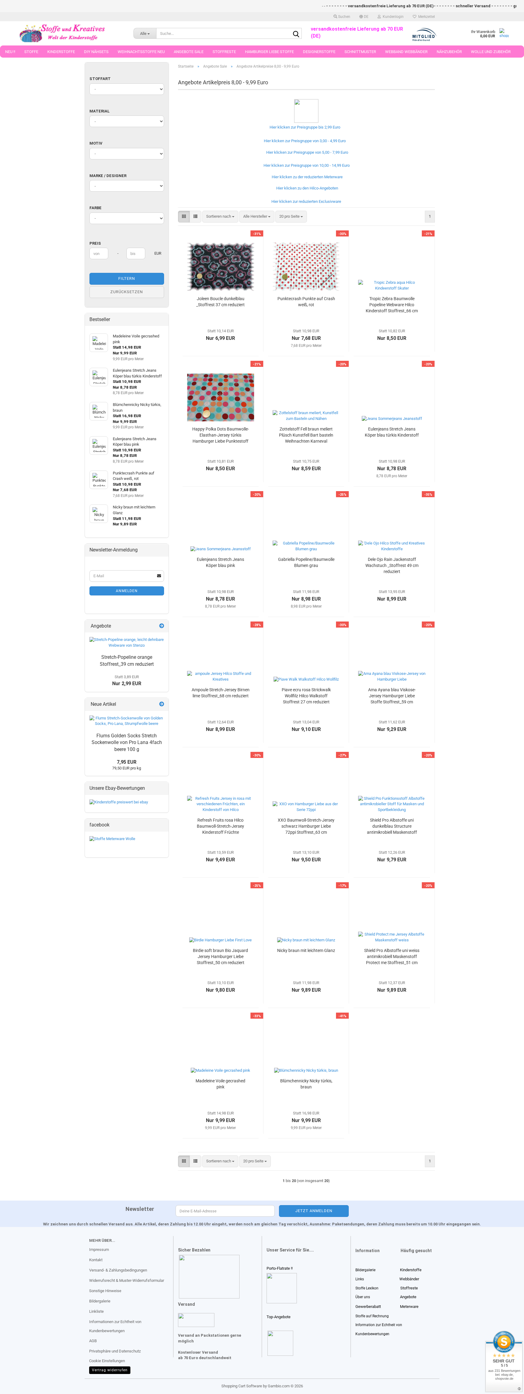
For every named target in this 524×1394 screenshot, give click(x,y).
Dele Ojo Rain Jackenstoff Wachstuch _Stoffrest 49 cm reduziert (391, 565)
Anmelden (127, 591)
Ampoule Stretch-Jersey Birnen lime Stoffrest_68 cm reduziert (221, 692)
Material (99, 111)
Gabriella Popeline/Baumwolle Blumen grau (306, 562)
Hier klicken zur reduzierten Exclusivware (305, 201)
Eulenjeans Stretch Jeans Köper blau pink (220, 562)
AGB (93, 1341)
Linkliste (96, 1311)
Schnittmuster (360, 51)
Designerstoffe (319, 51)
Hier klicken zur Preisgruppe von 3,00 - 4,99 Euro (304, 141)
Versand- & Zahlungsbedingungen (118, 1270)
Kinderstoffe (61, 51)
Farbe (95, 208)
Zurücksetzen (126, 292)
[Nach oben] (17, 1384)
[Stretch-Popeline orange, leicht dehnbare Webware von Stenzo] (126, 642)
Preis (95, 243)
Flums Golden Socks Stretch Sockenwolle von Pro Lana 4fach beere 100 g (127, 742)
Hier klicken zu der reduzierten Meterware (307, 177)
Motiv (95, 143)
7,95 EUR (126, 762)
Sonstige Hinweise (105, 1290)
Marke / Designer (107, 175)
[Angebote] (161, 626)
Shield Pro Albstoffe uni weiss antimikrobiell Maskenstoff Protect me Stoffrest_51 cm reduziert (391, 957)
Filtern (126, 278)
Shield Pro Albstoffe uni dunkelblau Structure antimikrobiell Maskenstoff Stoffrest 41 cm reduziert (392, 826)
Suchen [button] (343, 17)
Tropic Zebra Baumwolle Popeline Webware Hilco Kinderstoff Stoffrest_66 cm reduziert (392, 305)
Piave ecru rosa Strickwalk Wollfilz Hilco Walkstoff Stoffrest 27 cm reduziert (306, 695)
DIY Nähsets (96, 51)
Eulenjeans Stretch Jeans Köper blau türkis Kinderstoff (392, 432)
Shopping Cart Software (241, 1386)
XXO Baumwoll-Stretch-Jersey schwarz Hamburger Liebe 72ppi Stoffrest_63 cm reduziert (306, 826)
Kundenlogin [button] (392, 17)
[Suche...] (296, 33)
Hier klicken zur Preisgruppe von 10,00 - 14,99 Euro (306, 165)
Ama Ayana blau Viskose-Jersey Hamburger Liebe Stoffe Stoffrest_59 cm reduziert (392, 696)
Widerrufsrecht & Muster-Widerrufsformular (126, 1280)
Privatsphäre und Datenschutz (115, 1351)
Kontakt (95, 1260)
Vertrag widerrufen (110, 1370)
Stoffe (31, 51)
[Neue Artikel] (161, 704)
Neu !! (10, 51)
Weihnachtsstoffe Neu (141, 51)
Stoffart (100, 78)
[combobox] (220, 217)
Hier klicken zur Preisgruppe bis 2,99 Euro (304, 127)
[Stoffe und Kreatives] (62, 33)
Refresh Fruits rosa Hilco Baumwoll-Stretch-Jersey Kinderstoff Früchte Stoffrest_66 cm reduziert (220, 826)
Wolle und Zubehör (491, 51)
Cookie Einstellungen (107, 1361)
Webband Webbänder (406, 51)
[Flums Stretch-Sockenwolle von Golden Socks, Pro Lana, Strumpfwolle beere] (126, 721)
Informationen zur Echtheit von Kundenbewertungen (115, 1326)
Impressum (99, 1249)
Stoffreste (224, 51)
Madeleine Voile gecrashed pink (220, 1083)
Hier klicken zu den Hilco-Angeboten (306, 188)
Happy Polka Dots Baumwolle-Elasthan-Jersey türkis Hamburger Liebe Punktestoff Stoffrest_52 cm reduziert (220, 435)
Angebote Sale (188, 51)
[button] (364, 16)
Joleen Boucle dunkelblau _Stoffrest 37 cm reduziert (220, 301)
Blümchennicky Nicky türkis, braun (306, 1083)
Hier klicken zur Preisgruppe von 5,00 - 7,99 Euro (306, 152)
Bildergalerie (99, 1301)
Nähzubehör (449, 51)
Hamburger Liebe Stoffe (269, 51)
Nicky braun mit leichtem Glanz (306, 950)
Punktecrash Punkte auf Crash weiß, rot (306, 301)
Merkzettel (425, 17)
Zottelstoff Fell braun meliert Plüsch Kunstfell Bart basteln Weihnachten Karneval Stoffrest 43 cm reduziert (306, 435)
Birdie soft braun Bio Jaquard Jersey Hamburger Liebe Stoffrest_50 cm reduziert (220, 956)
